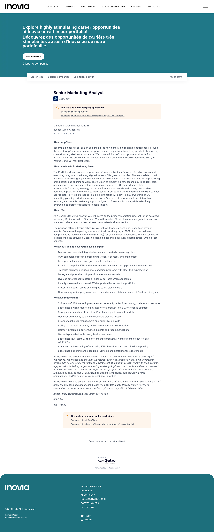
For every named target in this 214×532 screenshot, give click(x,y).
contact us (153, 7)
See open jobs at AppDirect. (74, 111)
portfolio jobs (90, 503)
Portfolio (52, 7)
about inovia (88, 7)
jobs (36, 76)
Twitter (87, 516)
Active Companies (91, 486)
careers (136, 7)
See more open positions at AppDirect (107, 441)
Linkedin (88, 519)
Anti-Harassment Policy (15, 517)
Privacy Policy (11, 515)
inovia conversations (113, 7)
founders (69, 7)
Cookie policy (114, 468)
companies (58, 76)
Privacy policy (100, 468)
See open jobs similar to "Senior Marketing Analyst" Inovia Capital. (92, 115)
